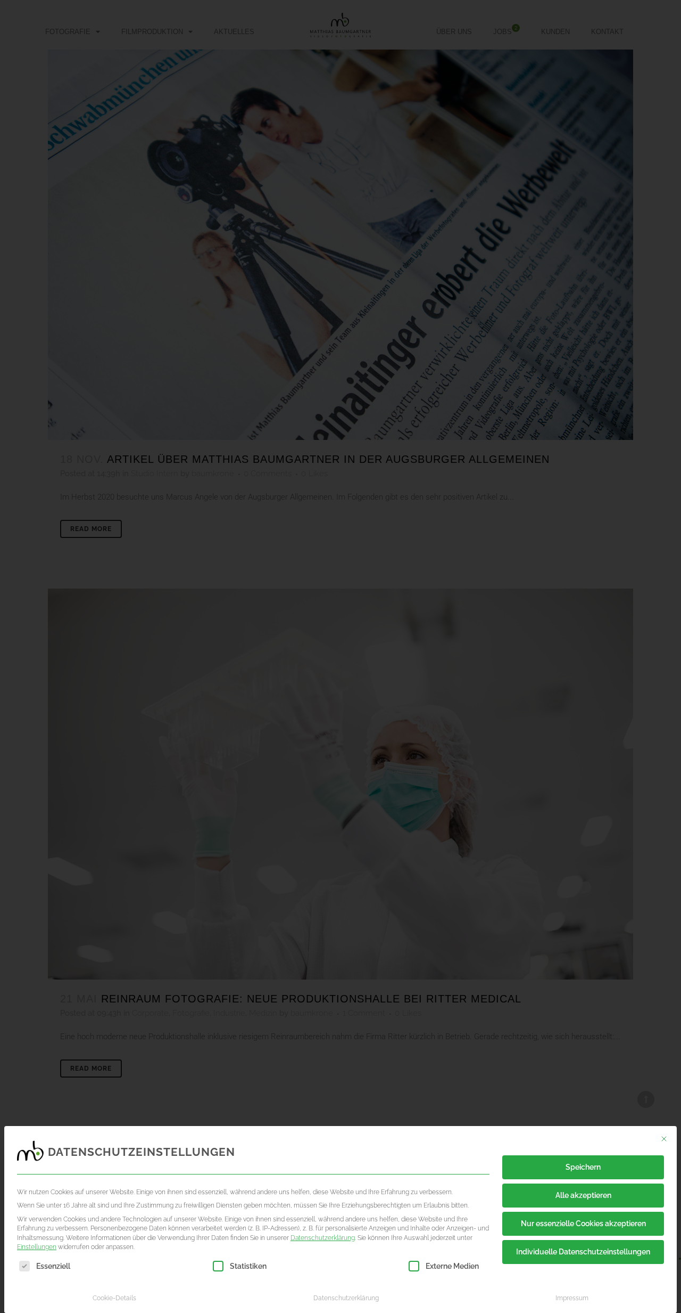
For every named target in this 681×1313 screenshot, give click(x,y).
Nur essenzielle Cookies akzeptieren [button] (583, 1223)
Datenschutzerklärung (322, 1238)
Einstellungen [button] (36, 1247)
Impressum (571, 1298)
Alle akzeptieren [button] (583, 1195)
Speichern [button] (583, 1167)
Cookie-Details (114, 1298)
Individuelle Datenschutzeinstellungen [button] (583, 1251)
